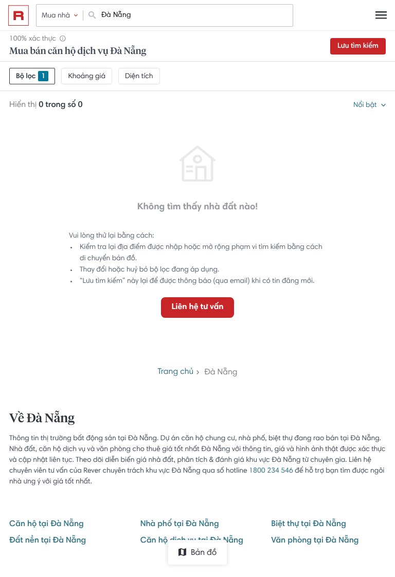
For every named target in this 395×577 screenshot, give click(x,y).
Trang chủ (175, 372)
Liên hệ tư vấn (197, 307)
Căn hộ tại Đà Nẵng (46, 524)
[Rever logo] (18, 15)
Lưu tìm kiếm (358, 46)
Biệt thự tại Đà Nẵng (308, 524)
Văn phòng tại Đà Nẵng (314, 541)
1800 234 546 (271, 471)
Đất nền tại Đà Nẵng (47, 541)
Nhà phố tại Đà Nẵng (179, 524)
